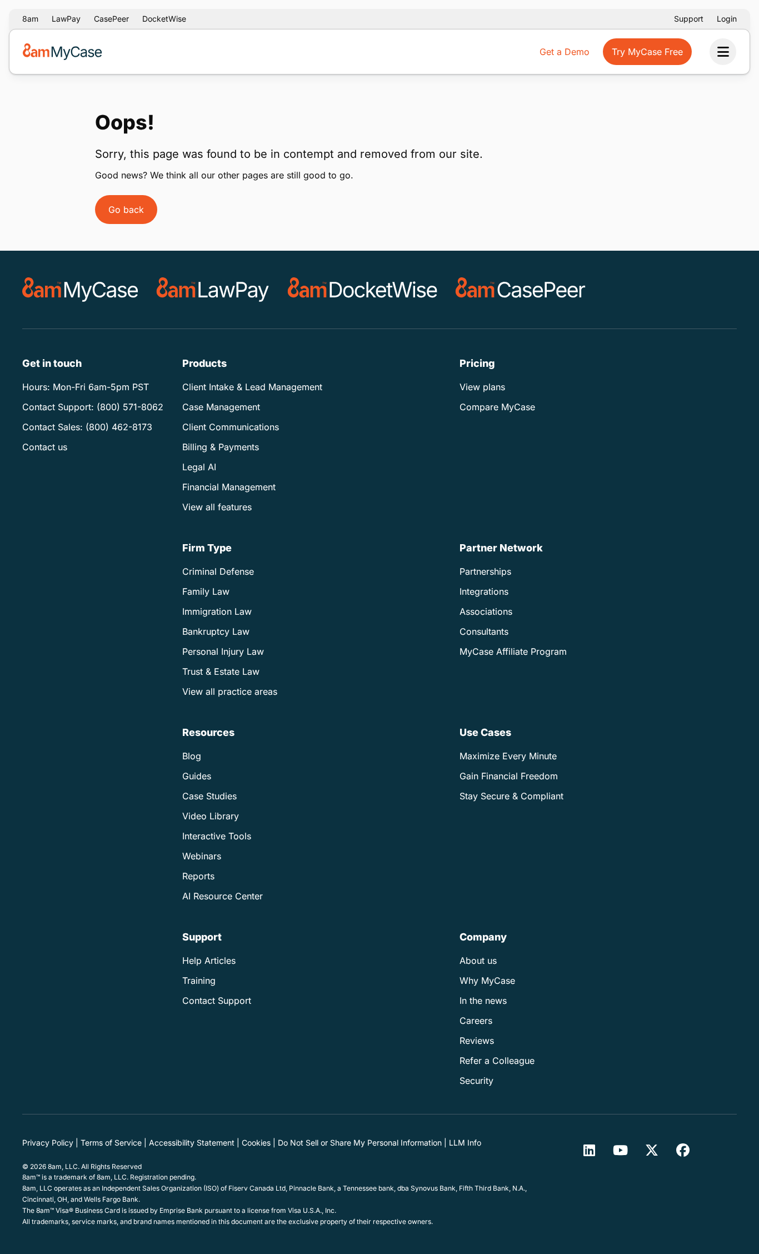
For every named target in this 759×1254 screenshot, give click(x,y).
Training (199, 980)
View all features (217, 506)
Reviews (477, 1040)
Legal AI (199, 466)
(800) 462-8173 (119, 426)
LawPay (66, 18)
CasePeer (111, 18)
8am (30, 18)
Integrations (484, 591)
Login (727, 18)
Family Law (205, 591)
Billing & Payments (220, 446)
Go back (126, 209)
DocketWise (164, 18)
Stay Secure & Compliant (511, 796)
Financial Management (229, 486)
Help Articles (209, 960)
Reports (198, 876)
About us (478, 960)
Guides (196, 776)
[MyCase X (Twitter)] (651, 1150)
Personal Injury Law (223, 651)
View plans (482, 386)
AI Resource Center (222, 896)
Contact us (44, 446)
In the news (483, 1000)
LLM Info (465, 1142)
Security (476, 1080)
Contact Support (216, 1000)
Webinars (201, 856)
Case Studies (209, 796)
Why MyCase (487, 980)
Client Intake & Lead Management (252, 386)
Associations (486, 611)
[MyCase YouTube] (620, 1150)
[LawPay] (212, 289)
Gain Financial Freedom (509, 776)
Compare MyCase (497, 406)
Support (688, 18)
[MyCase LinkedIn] (589, 1150)
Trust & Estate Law (220, 671)
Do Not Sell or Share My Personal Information (360, 1142)
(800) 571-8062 (130, 406)
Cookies (256, 1142)
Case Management (221, 406)
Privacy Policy (47, 1142)
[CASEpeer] (520, 289)
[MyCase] (80, 289)
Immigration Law (217, 611)
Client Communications (230, 426)
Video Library (210, 816)
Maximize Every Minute (508, 756)
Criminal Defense (218, 571)
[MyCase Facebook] (683, 1150)
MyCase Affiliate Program (513, 651)
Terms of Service (111, 1142)
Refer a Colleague (497, 1060)
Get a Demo (565, 51)
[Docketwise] (362, 289)
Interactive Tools (216, 836)
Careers (476, 1020)
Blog (191, 756)
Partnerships (485, 571)
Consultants (484, 631)
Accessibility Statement (191, 1142)
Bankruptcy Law (215, 631)
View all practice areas (229, 691)
